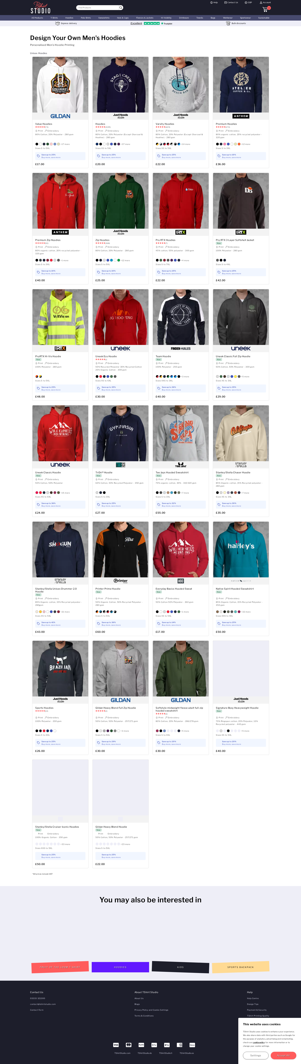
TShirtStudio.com (122, 1053)
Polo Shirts (86, 18)
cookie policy (259, 1042)
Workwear (228, 18)
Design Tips (253, 1004)
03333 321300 (37, 998)
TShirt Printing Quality (258, 1016)
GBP (250, 2)
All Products (37, 18)
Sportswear (245, 18)
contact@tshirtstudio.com (43, 1004)
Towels (199, 18)
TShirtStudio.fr (166, 1053)
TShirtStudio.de (145, 1053)
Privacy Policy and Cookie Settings (151, 1010)
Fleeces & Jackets (144, 18)
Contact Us (232, 2)
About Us (139, 998)
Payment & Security (257, 1010)
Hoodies (69, 18)
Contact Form (36, 1010)
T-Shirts (54, 18)
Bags (213, 18)
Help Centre (253, 998)
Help (215, 2)
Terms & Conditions (144, 1016)
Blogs (137, 1004)
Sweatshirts (103, 18)
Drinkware (184, 18)
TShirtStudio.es (187, 1053)
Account (267, 2)
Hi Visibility (166, 18)
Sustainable (263, 18)
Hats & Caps (123, 18)
